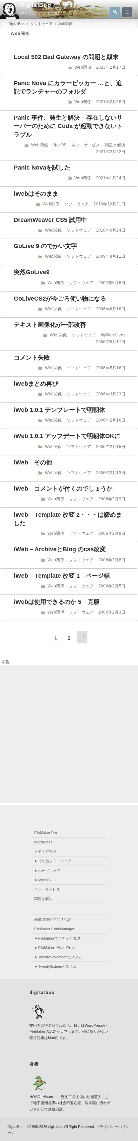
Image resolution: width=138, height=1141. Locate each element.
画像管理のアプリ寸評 (52, 919)
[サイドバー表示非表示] (127, 12)
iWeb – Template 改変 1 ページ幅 (62, 575)
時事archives (113, 335)
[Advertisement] (69, 734)
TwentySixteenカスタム (57, 966)
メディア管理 (45, 851)
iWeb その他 (33, 462)
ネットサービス (85, 145)
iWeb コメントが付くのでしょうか (63, 488)
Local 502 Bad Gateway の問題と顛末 (66, 57)
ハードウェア (49, 871)
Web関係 (82, 67)
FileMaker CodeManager (54, 929)
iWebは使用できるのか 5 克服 (56, 601)
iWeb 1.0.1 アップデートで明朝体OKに (67, 436)
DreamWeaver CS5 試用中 (50, 219)
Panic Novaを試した (42, 167)
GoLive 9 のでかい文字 (45, 246)
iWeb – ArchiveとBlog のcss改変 (60, 549)
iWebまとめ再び (36, 383)
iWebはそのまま (36, 193)
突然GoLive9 (32, 272)
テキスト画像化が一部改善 (50, 324)
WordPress (43, 842)
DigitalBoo (35, 5)
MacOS (59, 145)
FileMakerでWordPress (57, 948)
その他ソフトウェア (54, 861)
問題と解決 (115, 145)
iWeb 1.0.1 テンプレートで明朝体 (59, 409)
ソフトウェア (76, 204)
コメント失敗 (32, 357)
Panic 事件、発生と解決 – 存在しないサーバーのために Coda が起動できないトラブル (68, 126)
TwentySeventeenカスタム (60, 957)
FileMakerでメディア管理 (59, 938)
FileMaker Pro (45, 833)
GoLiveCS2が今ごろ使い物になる (60, 298)
